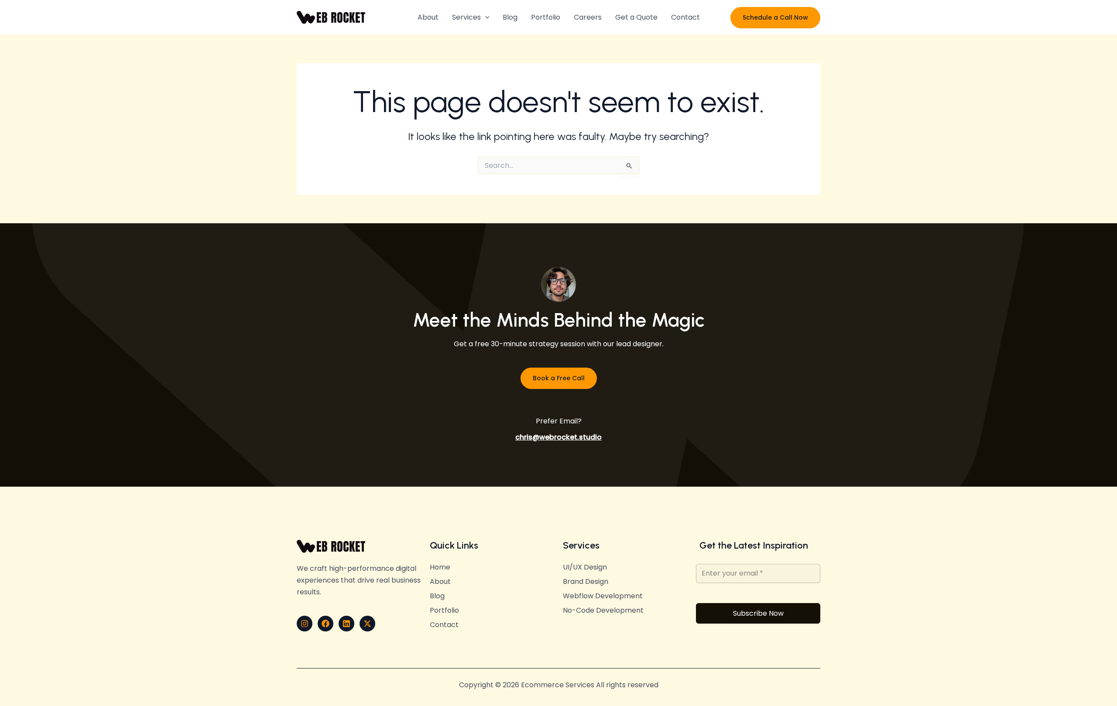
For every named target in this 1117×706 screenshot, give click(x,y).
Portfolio (545, 17)
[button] (485, 17)
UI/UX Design (585, 567)
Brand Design (585, 581)
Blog (510, 17)
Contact (685, 17)
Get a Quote (636, 17)
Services (466, 17)
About (428, 17)
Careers (588, 17)
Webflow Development (603, 596)
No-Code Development (603, 610)
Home (440, 567)
